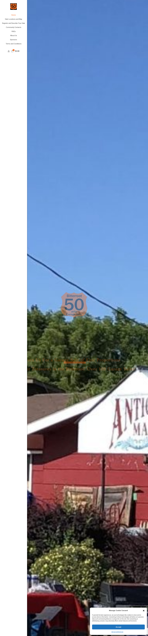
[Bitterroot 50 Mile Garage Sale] (13, 6)
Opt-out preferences (117, 632)
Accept (118, 627)
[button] (144, 611)
